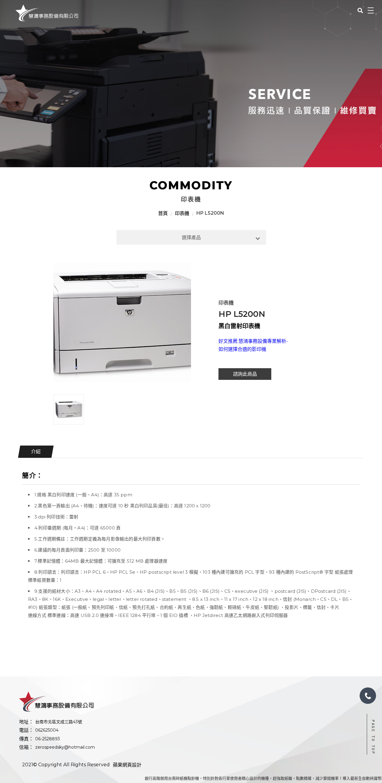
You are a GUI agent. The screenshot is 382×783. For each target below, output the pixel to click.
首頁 (163, 213)
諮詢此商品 (245, 374)
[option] (122, 322)
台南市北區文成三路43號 (58, 721)
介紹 (36, 452)
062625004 (46, 730)
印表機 (182, 213)
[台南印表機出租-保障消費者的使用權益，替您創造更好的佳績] (191, 83)
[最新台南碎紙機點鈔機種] (104, 702)
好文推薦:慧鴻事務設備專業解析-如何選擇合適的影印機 (253, 345)
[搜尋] (360, 10)
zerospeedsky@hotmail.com (65, 747)
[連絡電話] (368, 695)
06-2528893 (47, 738)
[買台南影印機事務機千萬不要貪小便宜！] (47, 12)
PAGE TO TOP (373, 737)
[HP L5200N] (122, 322)
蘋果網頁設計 (127, 765)
